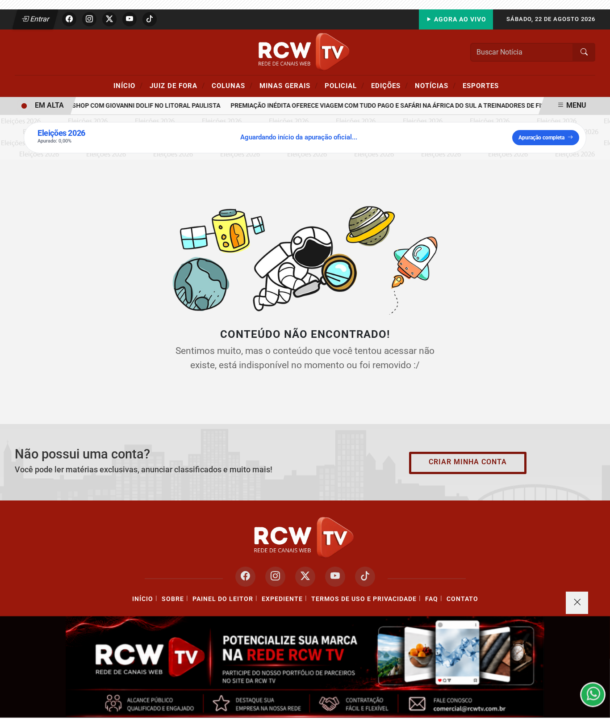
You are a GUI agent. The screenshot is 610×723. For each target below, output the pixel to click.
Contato (462, 599)
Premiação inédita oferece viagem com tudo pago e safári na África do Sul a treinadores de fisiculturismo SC (406, 105)
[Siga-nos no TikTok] (365, 577)
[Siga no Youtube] (129, 19)
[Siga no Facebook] (69, 19)
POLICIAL (344, 85)
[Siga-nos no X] (305, 577)
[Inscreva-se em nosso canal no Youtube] (335, 577)
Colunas (232, 85)
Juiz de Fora (177, 85)
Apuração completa (541, 138)
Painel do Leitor (222, 599)
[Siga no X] (109, 19)
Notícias (435, 85)
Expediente (282, 599)
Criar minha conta (468, 462)
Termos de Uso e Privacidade (364, 599)
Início (128, 85)
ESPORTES (481, 86)
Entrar (39, 19)
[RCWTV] (305, 51)
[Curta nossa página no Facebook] (245, 577)
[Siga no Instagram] (89, 19)
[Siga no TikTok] (149, 19)
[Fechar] (577, 603)
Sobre (173, 599)
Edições (389, 85)
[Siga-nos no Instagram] (275, 577)
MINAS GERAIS (288, 85)
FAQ (431, 599)
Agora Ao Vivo (459, 19)
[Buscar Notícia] (584, 52)
